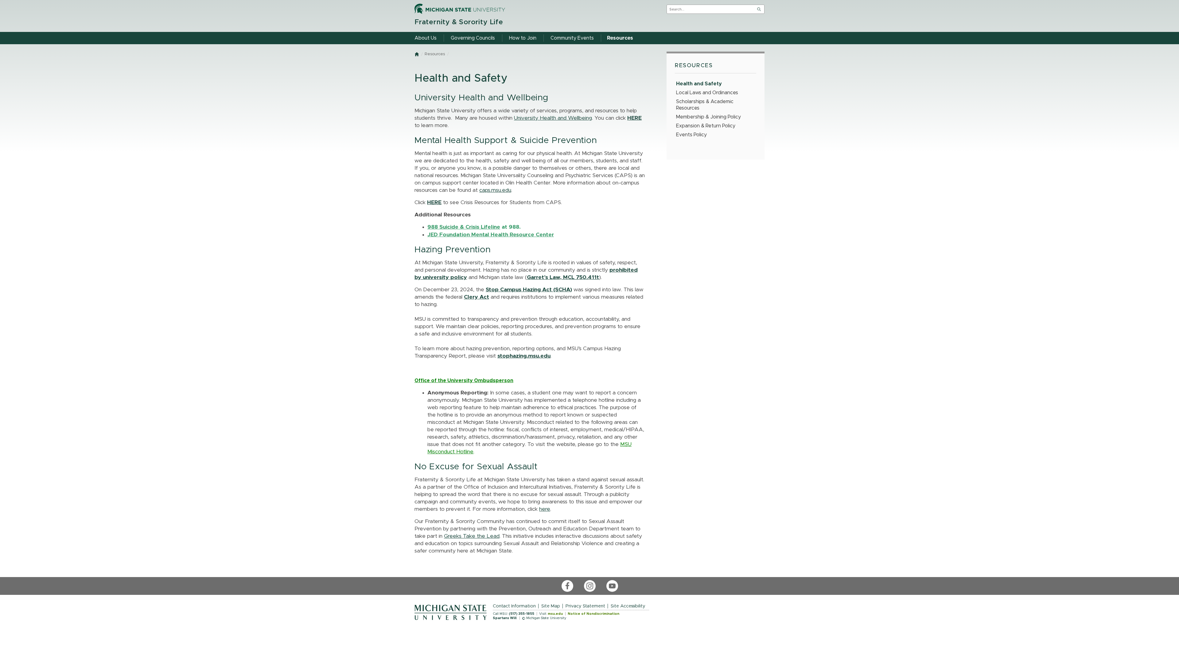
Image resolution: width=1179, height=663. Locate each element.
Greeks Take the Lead (472, 536)
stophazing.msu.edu (524, 356)
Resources (435, 54)
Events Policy (691, 134)
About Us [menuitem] (425, 38)
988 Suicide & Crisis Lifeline (463, 227)
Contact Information (514, 606)
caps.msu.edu (495, 190)
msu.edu (555, 613)
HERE (634, 118)
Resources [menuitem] (620, 38)
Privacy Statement (585, 606)
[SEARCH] (759, 9)
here (544, 509)
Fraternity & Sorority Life (458, 22)
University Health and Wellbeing (553, 118)
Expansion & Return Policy (705, 125)
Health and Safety (699, 83)
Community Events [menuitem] (572, 38)
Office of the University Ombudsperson (463, 380)
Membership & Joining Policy (708, 116)
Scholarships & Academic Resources (704, 104)
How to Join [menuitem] (522, 38)
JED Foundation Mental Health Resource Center (490, 235)
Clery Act (476, 297)
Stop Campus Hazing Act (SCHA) (529, 290)
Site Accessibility (628, 606)
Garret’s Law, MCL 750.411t (563, 277)
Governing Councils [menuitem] (473, 38)
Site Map (550, 606)
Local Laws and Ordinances (707, 92)
